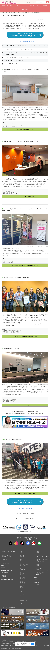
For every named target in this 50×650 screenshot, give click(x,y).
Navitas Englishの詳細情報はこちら (25, 405)
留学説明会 (36, 579)
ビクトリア (22, 572)
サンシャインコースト (24, 564)
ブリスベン (22, 555)
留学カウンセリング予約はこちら (25, 35)
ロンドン (21, 591)
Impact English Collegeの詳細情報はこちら (25, 336)
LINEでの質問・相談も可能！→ (25, 508)
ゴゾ (21, 601)
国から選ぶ (19, 5)
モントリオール (22, 573)
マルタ (20, 595)
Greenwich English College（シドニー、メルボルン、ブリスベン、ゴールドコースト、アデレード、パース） (27, 53)
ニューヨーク (22, 578)
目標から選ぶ (6, 5)
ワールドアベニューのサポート (7, 556)
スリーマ (21, 599)
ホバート (21, 559)
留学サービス (39, 5)
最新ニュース (25, 9)
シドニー (21, 552)
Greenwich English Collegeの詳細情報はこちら (25, 265)
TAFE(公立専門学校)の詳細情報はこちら (25, 493)
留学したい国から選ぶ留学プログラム (12, 12)
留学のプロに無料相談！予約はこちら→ (25, 431)
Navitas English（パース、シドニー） (27, 60)
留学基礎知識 (3, 567)
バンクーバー (22, 569)
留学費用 (45, 5)
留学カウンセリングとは (6, 555)
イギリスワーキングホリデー (42, 561)
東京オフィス (38, 584)
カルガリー (22, 574)
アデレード (22, 556)
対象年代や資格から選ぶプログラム (7, 570)
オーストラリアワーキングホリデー (43, 556)
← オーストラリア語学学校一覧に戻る (25, 518)
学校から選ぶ (25, 5)
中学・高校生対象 (5, 572)
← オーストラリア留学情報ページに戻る (25, 513)
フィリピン (21, 603)
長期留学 (37, 552)
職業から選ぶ (13, 5)
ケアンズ (21, 560)
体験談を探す (32, 5)
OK (32, 644)
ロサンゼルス (22, 577)
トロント (21, 570)
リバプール (22, 592)
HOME (3, 12)
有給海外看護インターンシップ (42, 570)
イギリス (20, 590)
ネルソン (21, 586)
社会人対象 (4, 575)
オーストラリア (21, 551)
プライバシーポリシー (39, 645)
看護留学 (37, 569)
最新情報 (2, 565)
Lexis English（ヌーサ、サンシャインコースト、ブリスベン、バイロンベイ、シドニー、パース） (27, 46)
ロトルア (21, 587)
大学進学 (37, 564)
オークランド (22, 583)
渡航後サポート (6, 559)
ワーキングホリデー (39, 555)
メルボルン (22, 561)
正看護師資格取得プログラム (42, 572)
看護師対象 (4, 576)
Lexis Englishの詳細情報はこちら (25, 129)
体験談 (35, 577)
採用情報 (6, 645)
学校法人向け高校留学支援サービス (7, 579)
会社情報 (2, 645)
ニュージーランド (22, 582)
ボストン (21, 581)
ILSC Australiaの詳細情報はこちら (25, 196)
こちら (25, 644)
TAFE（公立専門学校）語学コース (27, 63)
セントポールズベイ (23, 600)
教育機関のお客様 (30, 2)
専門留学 (37, 565)
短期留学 (37, 551)
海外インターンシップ (39, 568)
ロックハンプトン (23, 565)
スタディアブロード (39, 573)
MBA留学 (37, 574)
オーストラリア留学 (23, 12)
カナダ (20, 568)
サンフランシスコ (23, 579)
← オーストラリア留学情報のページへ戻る (25, 41)
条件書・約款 (11, 645)
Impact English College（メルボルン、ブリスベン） (27, 57)
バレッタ (21, 596)
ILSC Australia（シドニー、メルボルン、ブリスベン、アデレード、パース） (27, 49)
